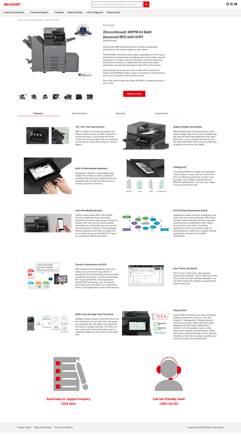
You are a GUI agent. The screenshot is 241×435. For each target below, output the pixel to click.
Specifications (79, 113)
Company (59, 12)
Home (20, 20)
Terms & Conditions (63, 427)
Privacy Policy (24, 427)
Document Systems (34, 20)
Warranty (121, 113)
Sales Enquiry (113, 12)
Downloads (162, 113)
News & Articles (75, 12)
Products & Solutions (14, 12)
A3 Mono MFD (52, 20)
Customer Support (39, 12)
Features (38, 113)
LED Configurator (94, 12)
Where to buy (134, 93)
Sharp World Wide (42, 427)
